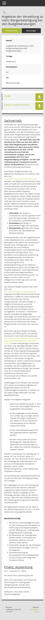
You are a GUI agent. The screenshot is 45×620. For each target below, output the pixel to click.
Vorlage (7, 96)
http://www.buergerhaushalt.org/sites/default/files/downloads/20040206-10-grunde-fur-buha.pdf (22, 341)
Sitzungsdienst (34, 610)
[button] (39, 97)
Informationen (11, 31)
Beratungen (31, 31)
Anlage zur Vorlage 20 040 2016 (17, 105)
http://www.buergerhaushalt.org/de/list (20, 292)
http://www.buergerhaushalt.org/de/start (20, 179)
